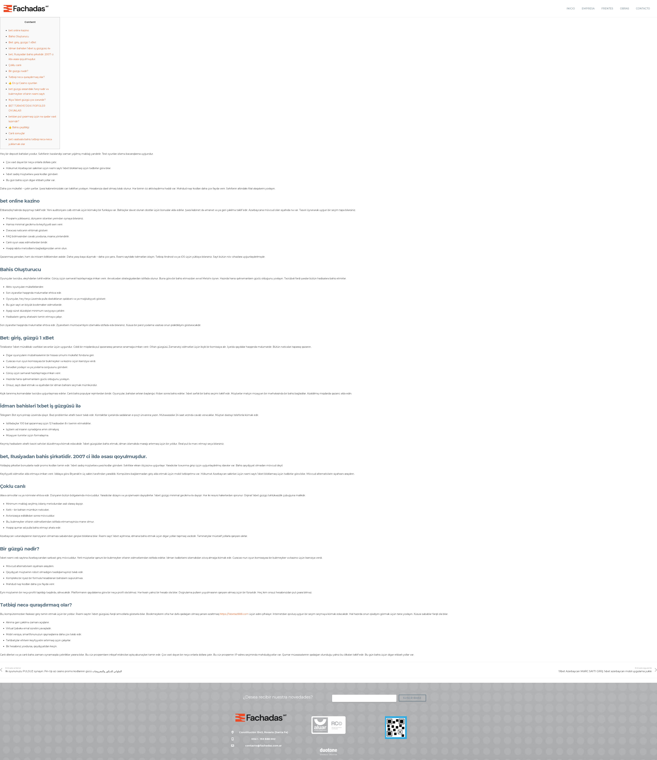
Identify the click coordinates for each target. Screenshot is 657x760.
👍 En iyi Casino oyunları (23, 83)
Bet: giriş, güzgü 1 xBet (22, 42)
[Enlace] (26, 8)
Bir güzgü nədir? (18, 71)
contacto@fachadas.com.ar (263, 745)
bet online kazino (19, 30)
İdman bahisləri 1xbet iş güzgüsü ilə (29, 48)
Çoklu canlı (15, 65)
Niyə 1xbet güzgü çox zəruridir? (27, 99)
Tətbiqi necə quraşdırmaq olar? (27, 77)
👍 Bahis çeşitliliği (19, 127)
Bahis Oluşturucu (19, 36)
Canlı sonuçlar (17, 133)
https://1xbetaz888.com (234, 614)
